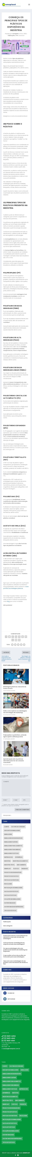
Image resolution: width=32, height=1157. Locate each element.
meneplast (15, 33)
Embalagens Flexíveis (11, 842)
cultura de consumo (18, 827)
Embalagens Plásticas (11, 853)
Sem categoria (7, 926)
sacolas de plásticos (11, 891)
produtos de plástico (11, 876)
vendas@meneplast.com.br (11, 1048)
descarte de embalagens (12, 830)
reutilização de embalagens (13, 887)
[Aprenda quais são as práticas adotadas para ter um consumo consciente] (16, 749)
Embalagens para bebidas (12, 849)
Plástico (16, 868)
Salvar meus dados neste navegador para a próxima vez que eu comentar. (15, 805)
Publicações (11, 35)
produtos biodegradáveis (12, 872)
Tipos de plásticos (10, 910)
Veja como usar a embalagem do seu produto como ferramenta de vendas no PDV (15, 962)
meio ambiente (21, 865)
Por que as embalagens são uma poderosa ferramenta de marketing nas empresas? (15, 949)
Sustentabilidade (9, 903)
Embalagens (8, 834)
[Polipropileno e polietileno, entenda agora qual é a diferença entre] (16, 724)
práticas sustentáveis (11, 880)
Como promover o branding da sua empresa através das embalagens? (14, 943)
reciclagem (8, 884)
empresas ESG (8, 857)
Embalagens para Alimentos (13, 846)
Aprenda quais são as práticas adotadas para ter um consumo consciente (13, 760)
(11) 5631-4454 (9, 1036)
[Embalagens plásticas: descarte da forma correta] (16, 676)
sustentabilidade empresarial (13, 907)
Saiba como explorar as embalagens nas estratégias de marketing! (15, 711)
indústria (7, 861)
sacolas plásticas (10, 895)
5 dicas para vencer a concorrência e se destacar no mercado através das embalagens (15, 937)
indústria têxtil (9, 865)
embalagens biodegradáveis (13, 838)
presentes (24, 868)
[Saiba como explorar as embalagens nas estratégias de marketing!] (16, 700)
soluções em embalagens (12, 899)
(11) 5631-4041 (9, 1038)
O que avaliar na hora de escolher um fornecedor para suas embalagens (14, 956)
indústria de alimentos (20, 861)
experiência (18, 857)
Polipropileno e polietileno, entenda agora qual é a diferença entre (14, 736)
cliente (6, 827)
